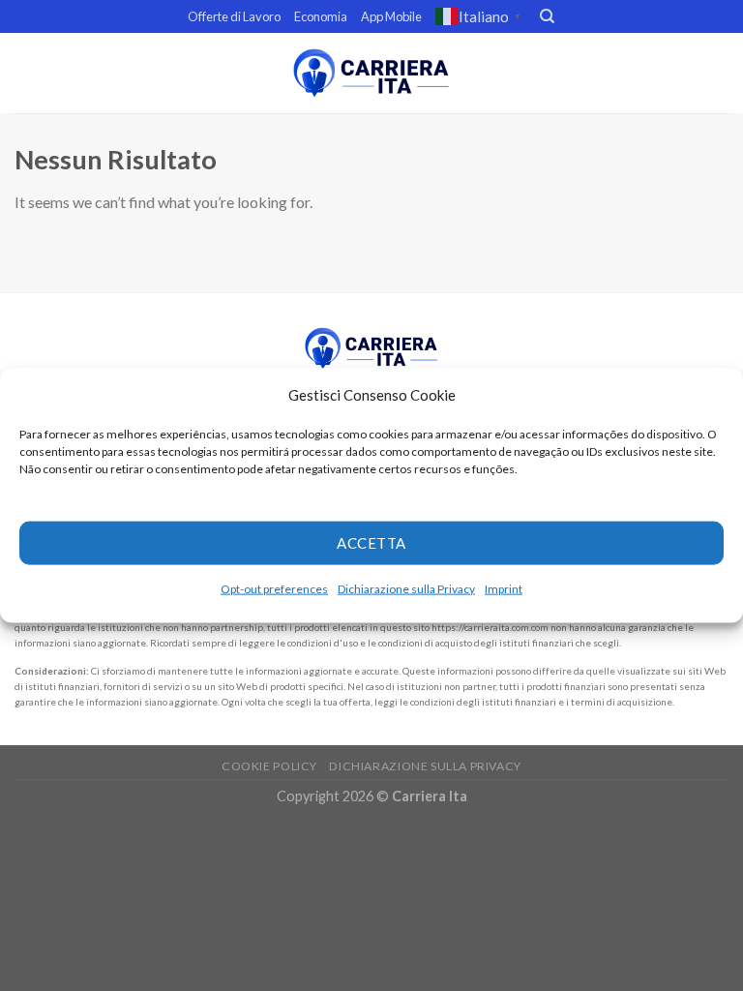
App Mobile (391, 16)
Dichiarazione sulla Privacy (406, 588)
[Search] (547, 16)
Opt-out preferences (274, 588)
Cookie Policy (269, 766)
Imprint (503, 588)
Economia (320, 16)
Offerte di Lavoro (234, 16)
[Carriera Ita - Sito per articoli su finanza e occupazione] (371, 73)
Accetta (371, 543)
